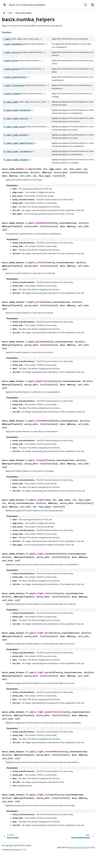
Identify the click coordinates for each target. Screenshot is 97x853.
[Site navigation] (4, 5)
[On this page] (92, 5)
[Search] (85, 5)
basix (10, 13)
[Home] (4, 13)
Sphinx (18, 849)
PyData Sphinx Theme (79, 847)
